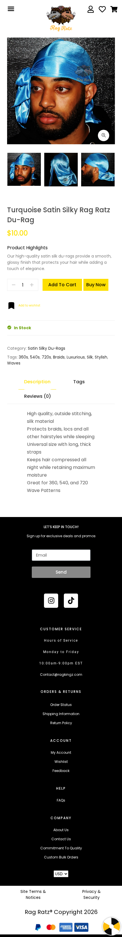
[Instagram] (51, 601)
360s (23, 357)
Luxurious (76, 357)
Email (36, 545)
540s (35, 357)
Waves (13, 363)
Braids (59, 357)
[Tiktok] (71, 601)
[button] (11, 8)
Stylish (101, 357)
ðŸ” (103, 135)
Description (37, 381)
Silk (90, 357)
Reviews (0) (37, 396)
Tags (79, 381)
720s (46, 357)
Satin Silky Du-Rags (46, 348)
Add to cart (62, 284)
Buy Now (96, 284)
